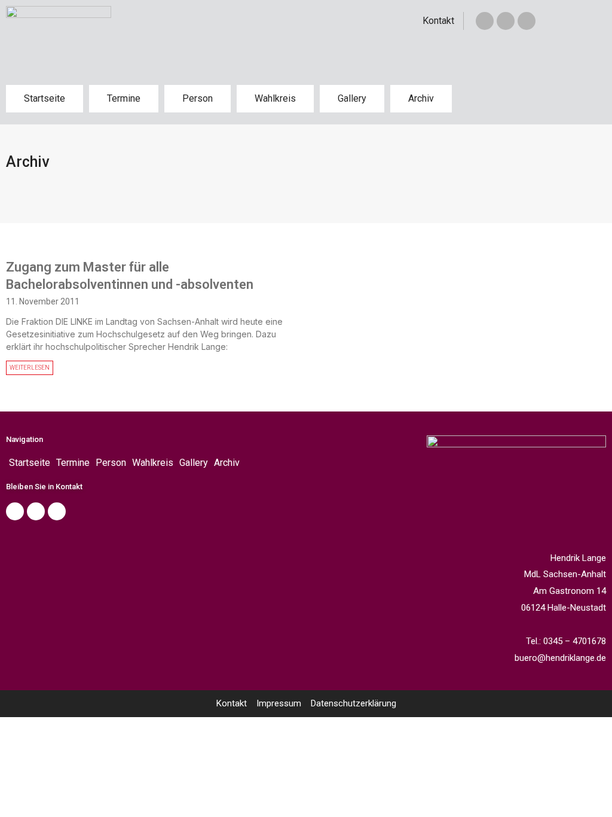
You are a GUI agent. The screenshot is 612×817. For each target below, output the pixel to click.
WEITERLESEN (30, 367)
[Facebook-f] (485, 21)
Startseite (44, 98)
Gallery (352, 98)
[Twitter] (506, 21)
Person (197, 98)
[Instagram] (527, 21)
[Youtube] (57, 511)
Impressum (278, 703)
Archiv (421, 98)
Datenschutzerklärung (353, 703)
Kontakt (438, 20)
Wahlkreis (275, 98)
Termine (123, 98)
